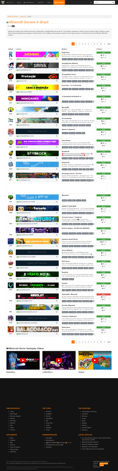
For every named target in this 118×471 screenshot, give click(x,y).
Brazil (83, 421)
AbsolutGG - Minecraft (69, 294)
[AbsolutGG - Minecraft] (37, 296)
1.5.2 (104, 222)
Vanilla (48, 425)
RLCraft (48, 416)
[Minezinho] (37, 197)
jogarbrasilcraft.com (24, 158)
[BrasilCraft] (37, 153)
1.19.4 (104, 332)
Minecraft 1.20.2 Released (89, 447)
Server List (10, 2)
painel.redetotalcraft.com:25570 (28, 224)
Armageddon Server (69, 74)
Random (12, 418)
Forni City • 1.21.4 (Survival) (71, 85)
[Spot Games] (37, 142)
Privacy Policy (14, 449)
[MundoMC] (37, 109)
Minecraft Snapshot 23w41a (90, 442)
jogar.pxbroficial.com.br (25, 246)
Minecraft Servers (13, 16)
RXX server (66, 261)
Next (109, 44)
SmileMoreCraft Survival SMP (54, 445)
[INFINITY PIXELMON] (37, 208)
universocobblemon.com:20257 (28, 323)
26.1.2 (104, 101)
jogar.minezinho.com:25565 (27, 202)
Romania (84, 416)
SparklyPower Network (70, 63)
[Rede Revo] (37, 54)
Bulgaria (84, 423)
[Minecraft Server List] (2, 2)
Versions (12, 423)
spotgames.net (23, 147)
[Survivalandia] (37, 120)
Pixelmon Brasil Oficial (70, 239)
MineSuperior (50, 440)
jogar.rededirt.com (24, 279)
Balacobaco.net (23, 334)
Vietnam (84, 425)
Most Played (13, 414)
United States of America (89, 411)
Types (12, 427)
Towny (48, 430)
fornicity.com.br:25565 (25, 92)
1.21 (104, 266)
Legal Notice (96, 467)
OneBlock (49, 414)
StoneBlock (49, 418)
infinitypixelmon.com (25, 213)
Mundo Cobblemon (68, 129)
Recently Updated (15, 416)
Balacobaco (66, 327)
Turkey (84, 418)
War (47, 421)
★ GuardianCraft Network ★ (71, 96)
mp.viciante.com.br (24, 290)
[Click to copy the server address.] (57, 59)
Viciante (64, 283)
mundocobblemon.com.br (26, 136)
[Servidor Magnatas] (37, 307)
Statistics (12, 440)
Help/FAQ (41, 2)
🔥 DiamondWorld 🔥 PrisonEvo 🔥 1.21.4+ (59, 442)
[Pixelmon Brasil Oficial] (37, 241)
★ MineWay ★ (47, 372)
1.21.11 (104, 134)
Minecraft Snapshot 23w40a (90, 444)
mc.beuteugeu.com (24, 180)
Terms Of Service (15, 447)
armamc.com (23, 81)
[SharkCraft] (37, 164)
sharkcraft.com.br (24, 169)
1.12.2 (104, 211)
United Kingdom (86, 427)
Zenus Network (67, 250)
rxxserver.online (23, 268)
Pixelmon (48, 411)
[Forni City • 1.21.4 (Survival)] (37, 87)
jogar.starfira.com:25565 (26, 235)
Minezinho (65, 195)
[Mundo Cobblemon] (37, 131)
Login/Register (29, 2)
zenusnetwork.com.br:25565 (27, 257)
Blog (11, 442)
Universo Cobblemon (69, 316)
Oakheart (49, 447)
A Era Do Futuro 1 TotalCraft (72, 217)
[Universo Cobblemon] (37, 318)
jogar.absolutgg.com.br (25, 301)
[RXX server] (37, 263)
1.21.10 (104, 57)
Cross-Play (49, 423)
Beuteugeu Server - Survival (71, 173)
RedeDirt (65, 272)
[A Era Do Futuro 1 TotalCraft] (37, 219)
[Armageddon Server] (37, 76)
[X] (91, 2)
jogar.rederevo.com (24, 59)
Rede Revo (66, 52)
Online (103, 52)
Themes (12, 430)
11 (104, 44)
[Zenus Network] (37, 252)
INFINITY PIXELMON (69, 206)
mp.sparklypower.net (25, 70)
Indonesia (85, 414)
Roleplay (48, 427)
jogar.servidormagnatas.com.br (28, 312)
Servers (10, 26)
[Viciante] (37, 285)
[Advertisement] (59, 10)
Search (19, 2)
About (49, 2)
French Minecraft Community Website (93, 449)
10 (101, 44)
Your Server (60, 2)
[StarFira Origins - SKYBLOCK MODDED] (37, 230)
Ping (11, 425)
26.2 (104, 68)
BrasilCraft (65, 151)
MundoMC (65, 107)
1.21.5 (104, 79)
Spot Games (66, 140)
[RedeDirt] (37, 274)
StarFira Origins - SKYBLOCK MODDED (76, 228)
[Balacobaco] (37, 329)
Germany (84, 430)
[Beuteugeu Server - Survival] (37, 175)
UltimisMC (49, 438)
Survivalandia (66, 118)
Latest (12, 411)
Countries (23, 16)
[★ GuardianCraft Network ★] (37, 98)
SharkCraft (65, 162)
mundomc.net (23, 114)
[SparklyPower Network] (37, 65)
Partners (12, 445)
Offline (103, 294)
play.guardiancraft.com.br (26, 103)
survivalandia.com (24, 125)
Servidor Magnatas (68, 305)
